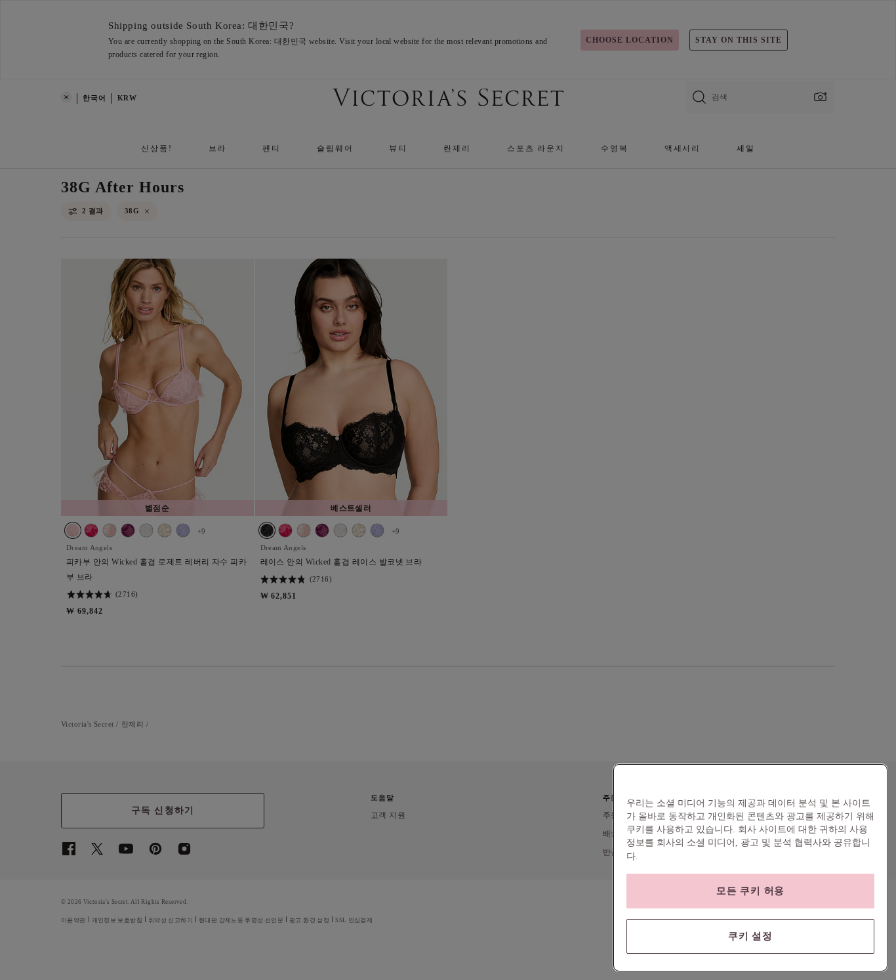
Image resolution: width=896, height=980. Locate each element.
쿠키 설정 (750, 936)
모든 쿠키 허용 (750, 890)
